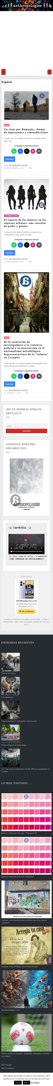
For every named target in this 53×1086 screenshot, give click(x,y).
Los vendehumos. (7, 697)
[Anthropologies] (26, 5)
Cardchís (19, 527)
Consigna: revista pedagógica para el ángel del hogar (19, 966)
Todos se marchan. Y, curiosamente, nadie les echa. (19, 721)
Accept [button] (18, 1083)
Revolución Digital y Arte (10, 1010)
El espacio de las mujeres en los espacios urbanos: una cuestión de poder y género (25, 222)
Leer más (10, 160)
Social (7, 125)
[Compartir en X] (26, 151)
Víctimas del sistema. (8, 673)
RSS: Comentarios (7, 1068)
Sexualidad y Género (11, 216)
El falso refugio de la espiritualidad (13, 745)
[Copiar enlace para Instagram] (32, 151)
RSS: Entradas (6, 1065)
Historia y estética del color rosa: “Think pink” (17, 877)
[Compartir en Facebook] (20, 151)
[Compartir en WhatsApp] (14, 151)
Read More (35, 1083)
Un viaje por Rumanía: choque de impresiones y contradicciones (26, 131)
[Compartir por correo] (39, 151)
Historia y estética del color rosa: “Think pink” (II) (19, 833)
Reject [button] (26, 1083)
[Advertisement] (26, 39)
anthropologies (18, 165)
